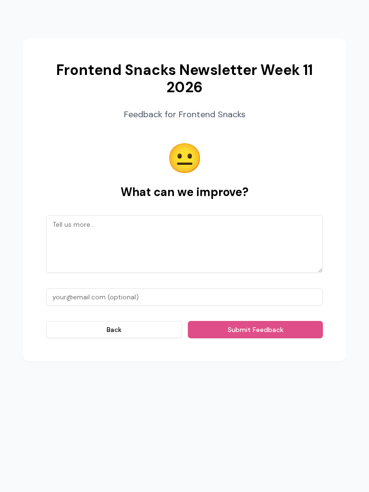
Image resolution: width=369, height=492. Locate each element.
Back (114, 329)
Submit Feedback (255, 329)
